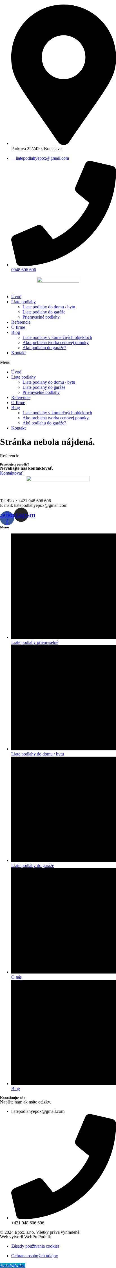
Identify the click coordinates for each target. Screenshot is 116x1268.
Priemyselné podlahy (41, 317)
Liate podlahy (23, 301)
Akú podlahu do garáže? (44, 347)
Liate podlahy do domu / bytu (49, 306)
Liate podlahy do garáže (44, 311)
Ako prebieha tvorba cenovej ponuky (56, 342)
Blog (15, 332)
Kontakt (18, 352)
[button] (58, 362)
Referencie (20, 322)
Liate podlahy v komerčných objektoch (57, 337)
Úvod (16, 296)
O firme (18, 327)
